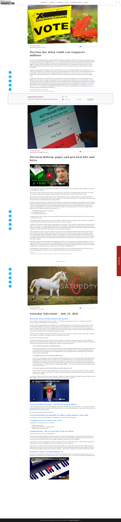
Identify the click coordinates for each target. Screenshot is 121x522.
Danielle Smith (52, 482)
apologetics (43, 482)
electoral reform (45, 91)
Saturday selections (39, 483)
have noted (59, 61)
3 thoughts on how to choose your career (46, 420)
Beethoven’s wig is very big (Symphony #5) (46, 452)
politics (70, 253)
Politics (32, 252)
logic (90, 482)
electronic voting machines (59, 253)
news (52, 91)
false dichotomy (61, 482)
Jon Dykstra (36, 45)
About (86, 2)
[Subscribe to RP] (10, 89)
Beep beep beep (70, 455)
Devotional (60, 2)
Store (67, 2)
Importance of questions (82, 482)
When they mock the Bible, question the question (49, 319)
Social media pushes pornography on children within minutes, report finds (59, 415)
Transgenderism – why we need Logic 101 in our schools (52, 431)
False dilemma (70, 482)
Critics (54, 61)
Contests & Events (76, 2)
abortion (37, 482)
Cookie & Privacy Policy (74, 520)
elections (37, 91)
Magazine (43, 2)
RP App (46, 89)
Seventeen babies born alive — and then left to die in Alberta (53, 404)
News (31, 89)
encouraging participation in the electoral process (81, 73)
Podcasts (52, 2)
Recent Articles (38, 89)
